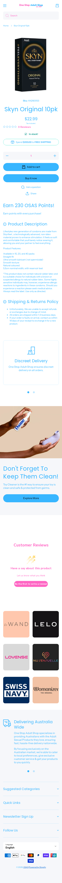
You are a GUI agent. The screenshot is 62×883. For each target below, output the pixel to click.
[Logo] (31, 5)
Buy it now (31, 178)
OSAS (25, 867)
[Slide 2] (34, 392)
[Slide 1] (28, 392)
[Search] (6, 16)
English (10, 847)
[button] (57, 5)
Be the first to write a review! (31, 583)
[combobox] (31, 16)
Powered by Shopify (37, 867)
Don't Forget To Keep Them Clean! (30, 472)
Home (6, 25)
